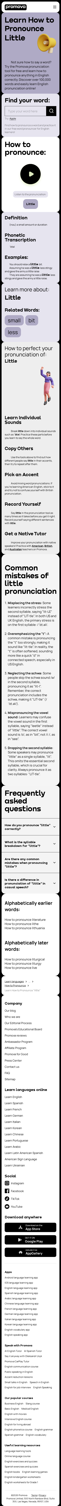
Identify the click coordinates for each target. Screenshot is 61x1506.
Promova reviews (16, 1035)
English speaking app (16, 1334)
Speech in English (39, 1382)
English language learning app (21, 1288)
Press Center (13, 1060)
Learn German (14, 1115)
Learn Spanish (14, 1103)
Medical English (30, 1408)
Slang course (33, 1403)
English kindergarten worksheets (23, 1477)
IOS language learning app (19, 1282)
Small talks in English (16, 1382)
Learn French (13, 1109)
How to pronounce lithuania (25, 928)
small (14, 320)
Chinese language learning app (21, 1303)
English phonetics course (18, 1429)
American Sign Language (21, 1159)
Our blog (10, 1010)
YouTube (17, 1206)
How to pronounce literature (25, 920)
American (37, 546)
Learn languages (14, 981)
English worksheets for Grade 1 (21, 1482)
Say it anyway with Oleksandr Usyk (23, 1356)
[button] (30, 827)
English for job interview (18, 1387)
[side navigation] (54, 7)
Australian (16, 549)
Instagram (17, 1183)
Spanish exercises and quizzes (21, 1466)
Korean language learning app (21, 1324)
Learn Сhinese (14, 1134)
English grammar (44, 1429)
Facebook (17, 1191)
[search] (51, 111)
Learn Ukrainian (15, 1165)
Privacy (42, 1495)
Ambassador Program (18, 1042)
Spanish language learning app (21, 1293)
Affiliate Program (15, 1048)
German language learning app (21, 1314)
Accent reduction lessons (19, 1377)
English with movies (16, 1414)
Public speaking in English (19, 1371)
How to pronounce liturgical (25, 959)
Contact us (12, 1067)
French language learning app (21, 1308)
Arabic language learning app (20, 1298)
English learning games (35, 1471)
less (13, 332)
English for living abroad (18, 1424)
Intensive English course (18, 1419)
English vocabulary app (17, 1329)
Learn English (13, 1097)
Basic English (12, 1408)
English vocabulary (36, 1434)
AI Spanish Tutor (33, 1351)
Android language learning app (21, 1277)
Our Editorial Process (18, 1023)
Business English (14, 1403)
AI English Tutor (13, 1351)
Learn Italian (12, 1122)
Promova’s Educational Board (23, 1029)
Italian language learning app (20, 1319)
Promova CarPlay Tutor (17, 1361)
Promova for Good (16, 1054)
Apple (13, 118)
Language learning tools (18, 1451)
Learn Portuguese (16, 1140)
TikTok (15, 1199)
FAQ (7, 1073)
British (48, 546)
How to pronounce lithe (22, 924)
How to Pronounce (15, 985)
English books (12, 1471)
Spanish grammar (14, 1434)
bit (31, 320)
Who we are (12, 1017)
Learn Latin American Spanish (24, 1153)
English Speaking (42, 1387)
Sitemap (10, 1079)
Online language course (17, 1456)
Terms (34, 1495)
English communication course (21, 1366)
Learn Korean (13, 1128)
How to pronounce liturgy (23, 963)
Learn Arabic (13, 1147)
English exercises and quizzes (21, 1461)
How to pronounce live (21, 968)
